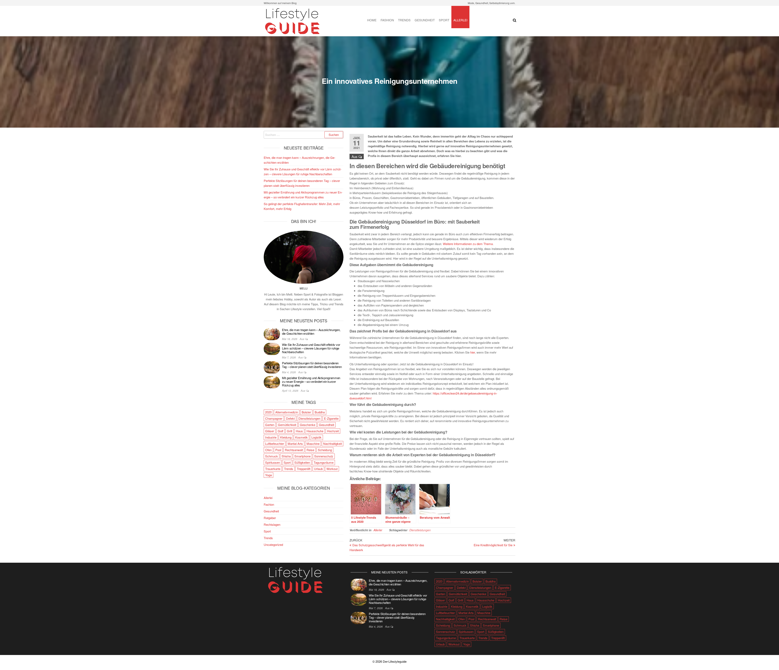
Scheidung (325, 450)
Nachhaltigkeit (332, 443)
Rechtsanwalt (294, 450)
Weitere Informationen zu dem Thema (468, 244)
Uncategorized (273, 544)
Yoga (268, 475)
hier (472, 352)
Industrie (271, 437)
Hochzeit (333, 431)
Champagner (273, 418)
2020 (268, 412)
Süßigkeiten (302, 462)
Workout (332, 469)
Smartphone (302, 456)
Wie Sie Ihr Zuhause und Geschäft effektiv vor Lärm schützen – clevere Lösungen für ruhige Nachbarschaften (311, 348)
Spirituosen (272, 462)
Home (372, 20)
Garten (269, 425)
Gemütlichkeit (287, 425)
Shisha (286, 456)
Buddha (320, 412)
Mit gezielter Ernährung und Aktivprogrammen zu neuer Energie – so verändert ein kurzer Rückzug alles (311, 381)
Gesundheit (425, 20)
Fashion (387, 20)
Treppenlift (303, 469)
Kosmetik (301, 437)
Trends (404, 20)
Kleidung (286, 437)
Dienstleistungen (420, 530)
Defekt (290, 418)
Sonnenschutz (323, 456)
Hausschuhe (315, 431)
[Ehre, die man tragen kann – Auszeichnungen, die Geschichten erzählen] (272, 333)
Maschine (313, 443)
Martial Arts (295, 443)
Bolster (306, 412)
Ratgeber (270, 518)
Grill (289, 431)
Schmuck (271, 456)
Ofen (268, 450)
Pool (278, 450)
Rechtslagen (272, 524)
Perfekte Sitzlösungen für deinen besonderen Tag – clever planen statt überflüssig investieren (312, 365)
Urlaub (318, 469)
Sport (444, 20)
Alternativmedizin (286, 412)
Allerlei (460, 20)
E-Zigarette (331, 418)
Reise (310, 450)
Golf (280, 431)
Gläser (269, 431)
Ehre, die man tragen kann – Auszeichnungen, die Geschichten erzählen (311, 332)
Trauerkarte (272, 469)
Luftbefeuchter (274, 443)
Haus (299, 431)
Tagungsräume (324, 462)
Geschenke (307, 425)
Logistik (316, 437)
